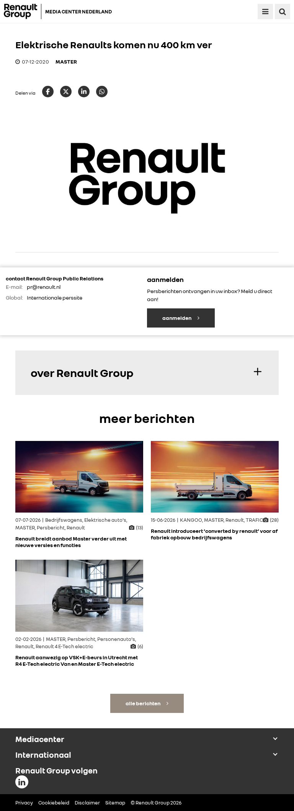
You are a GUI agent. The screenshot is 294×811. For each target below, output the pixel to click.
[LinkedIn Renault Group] (21, 781)
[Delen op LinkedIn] (84, 91)
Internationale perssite (54, 297)
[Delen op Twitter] (66, 91)
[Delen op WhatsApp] (102, 91)
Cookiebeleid (53, 803)
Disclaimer (87, 803)
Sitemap (115, 803)
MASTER (66, 61)
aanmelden (177, 318)
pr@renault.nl (43, 286)
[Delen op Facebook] (48, 91)
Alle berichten (143, 703)
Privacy (24, 803)
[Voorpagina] (22, 11)
